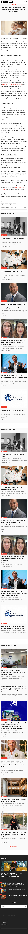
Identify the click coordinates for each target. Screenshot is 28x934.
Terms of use (4, 924)
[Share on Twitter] (6, 204)
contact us (12, 915)
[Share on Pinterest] (10, 204)
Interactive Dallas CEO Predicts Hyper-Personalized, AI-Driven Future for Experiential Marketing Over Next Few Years (13, 763)
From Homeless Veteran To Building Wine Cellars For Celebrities (13, 800)
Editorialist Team (6, 279)
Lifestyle (13, 4)
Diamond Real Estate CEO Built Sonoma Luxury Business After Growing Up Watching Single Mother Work (13, 306)
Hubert (4, 842)
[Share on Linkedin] (14, 204)
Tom (3, 315)
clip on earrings (15, 117)
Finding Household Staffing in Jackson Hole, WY (12, 239)
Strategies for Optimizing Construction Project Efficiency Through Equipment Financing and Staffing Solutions (12, 874)
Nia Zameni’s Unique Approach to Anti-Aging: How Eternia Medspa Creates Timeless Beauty (13, 342)
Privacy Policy (4, 922)
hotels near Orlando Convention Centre (12, 84)
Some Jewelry (14, 207)
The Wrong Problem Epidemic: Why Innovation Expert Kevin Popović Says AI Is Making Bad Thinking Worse (14, 377)
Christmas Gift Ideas (5, 207)
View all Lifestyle (13, 846)
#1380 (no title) (4, 920)
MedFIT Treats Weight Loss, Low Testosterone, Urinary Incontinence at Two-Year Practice (13, 672)
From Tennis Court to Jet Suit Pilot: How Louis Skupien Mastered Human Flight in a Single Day (14, 834)
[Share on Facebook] (2, 204)
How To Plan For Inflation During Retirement (17, 889)
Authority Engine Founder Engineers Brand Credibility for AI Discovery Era (12, 411)
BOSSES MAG (5, 246)
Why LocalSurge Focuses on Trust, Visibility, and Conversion (11, 272)
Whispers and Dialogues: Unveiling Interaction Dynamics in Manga (17, 896)
